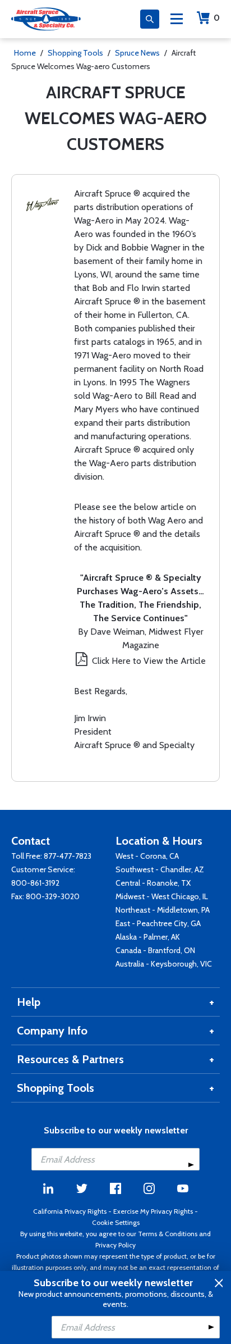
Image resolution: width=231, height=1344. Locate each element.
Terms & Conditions (167, 1233)
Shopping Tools (75, 53)
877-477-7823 (67, 856)
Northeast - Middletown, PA (163, 910)
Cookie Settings (116, 1222)
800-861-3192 (35, 883)
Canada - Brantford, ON (155, 950)
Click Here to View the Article (149, 660)
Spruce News (137, 53)
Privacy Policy (115, 1245)
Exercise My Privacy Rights (153, 1211)
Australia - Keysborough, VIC (164, 964)
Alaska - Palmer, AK (148, 937)
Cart (217, 17)
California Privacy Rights (70, 1211)
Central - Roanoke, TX (153, 883)
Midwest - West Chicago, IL (162, 896)
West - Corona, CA (147, 856)
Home (25, 53)
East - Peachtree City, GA (158, 923)
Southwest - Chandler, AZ (160, 869)
